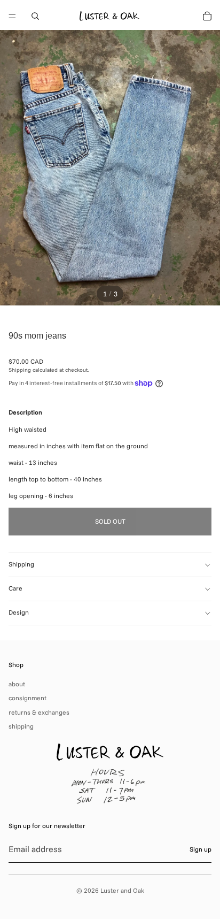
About (17, 684)
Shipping (21, 564)
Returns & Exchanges (39, 712)
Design (19, 612)
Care (15, 588)
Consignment (27, 698)
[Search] (35, 16)
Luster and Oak (122, 890)
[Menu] (12, 16)
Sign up (200, 849)
